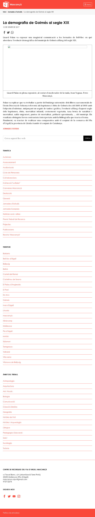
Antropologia (8, 381)
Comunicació (9, 402)
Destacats (7, 193)
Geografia (7, 412)
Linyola (6, 310)
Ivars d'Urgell (8, 305)
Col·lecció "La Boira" (11, 183)
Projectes (7, 224)
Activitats (7, 157)
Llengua (6, 428)
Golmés (6, 300)
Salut (5, 438)
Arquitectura (8, 386)
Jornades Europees (11, 209)
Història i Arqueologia (12, 422)
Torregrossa (7, 347)
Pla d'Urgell (7, 331)
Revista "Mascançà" (11, 235)
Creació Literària (10, 407)
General (6, 198)
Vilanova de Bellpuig (12, 362)
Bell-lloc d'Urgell (9, 259)
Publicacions (8, 230)
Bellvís (5, 269)
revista (6, 336)
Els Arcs (6, 295)
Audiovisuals (8, 167)
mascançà (7, 316)
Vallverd (6, 352)
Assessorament (9, 162)
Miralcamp (7, 321)
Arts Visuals (7, 391)
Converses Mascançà (12, 188)
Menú (89, 5)
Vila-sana (7, 357)
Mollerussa (7, 326)
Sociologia (7, 443)
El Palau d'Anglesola (12, 285)
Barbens (6, 253)
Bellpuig (6, 264)
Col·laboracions (10, 178)
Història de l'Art (9, 417)
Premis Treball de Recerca (14, 219)
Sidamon (7, 341)
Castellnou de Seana (12, 279)
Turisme (6, 448)
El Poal (6, 290)
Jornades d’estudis (11, 129)
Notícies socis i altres (11, 214)
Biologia (6, 396)
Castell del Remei (10, 274)
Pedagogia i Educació (12, 433)
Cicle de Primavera (11, 173)
